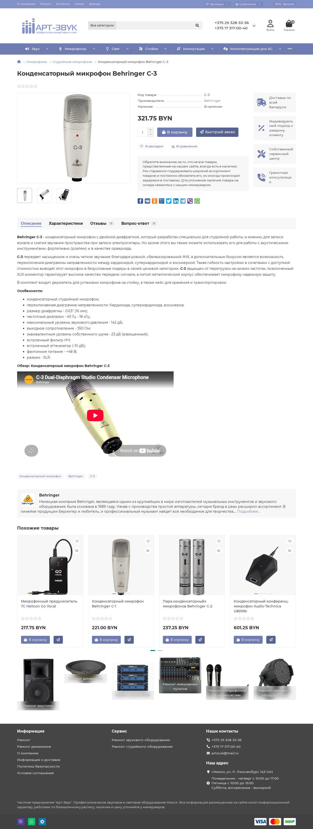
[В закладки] (77, 541)
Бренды (95, 4)
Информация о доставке (38, 760)
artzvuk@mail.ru (225, 753)
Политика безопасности (38, 766)
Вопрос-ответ (138, 223)
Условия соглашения (35, 773)
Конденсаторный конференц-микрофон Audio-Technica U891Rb (261, 606)
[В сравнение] (77, 550)
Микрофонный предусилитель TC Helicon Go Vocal (49, 603)
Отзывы (101, 223)
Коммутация (194, 49)
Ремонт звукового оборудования (141, 740)
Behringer (212, 101)
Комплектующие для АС (251, 49)
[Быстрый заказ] (58, 640)
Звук (36, 49)
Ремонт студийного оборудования (142, 746)
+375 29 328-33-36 (232, 22)
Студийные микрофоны (72, 62)
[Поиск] (197, 25)
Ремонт (45, 4)
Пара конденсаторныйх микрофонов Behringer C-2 (187, 603)
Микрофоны (75, 49)
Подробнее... (248, 511)
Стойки (151, 49)
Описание (31, 223)
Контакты (63, 4)
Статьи (79, 4)
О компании (26, 4)
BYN (284, 4)
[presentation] (17, 590)
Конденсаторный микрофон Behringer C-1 (118, 603)
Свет (116, 49)
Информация (31, 731)
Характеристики (66, 223)
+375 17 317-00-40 (231, 28)
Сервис (119, 731)
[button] (152, 650)
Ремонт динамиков (34, 746)
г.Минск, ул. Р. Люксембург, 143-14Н (242, 772)
